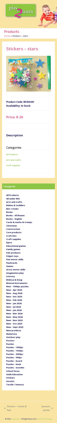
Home (7, 35)
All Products (12, 154)
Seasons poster (42, 408)
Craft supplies (13, 165)
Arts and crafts (13, 160)
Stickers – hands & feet (15, 408)
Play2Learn (15, 419)
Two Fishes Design (45, 419)
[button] (49, 14)
